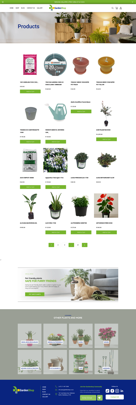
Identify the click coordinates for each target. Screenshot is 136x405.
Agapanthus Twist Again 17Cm (54, 177)
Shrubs (106, 342)
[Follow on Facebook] (112, 391)
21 (78, 245)
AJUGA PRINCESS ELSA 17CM (79, 177)
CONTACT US (31, 8)
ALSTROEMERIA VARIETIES (79, 223)
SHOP (17, 8)
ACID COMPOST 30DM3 (27, 177)
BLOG (23, 8)
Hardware (106, 368)
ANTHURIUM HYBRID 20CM (104, 223)
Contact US (115, 397)
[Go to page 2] (84, 245)
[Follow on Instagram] (117, 391)
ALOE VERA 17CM (50, 223)
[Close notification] (132, 2)
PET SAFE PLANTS (35, 294)
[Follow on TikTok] (107, 391)
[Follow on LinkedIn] (122, 391)
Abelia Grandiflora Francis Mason (80, 102)
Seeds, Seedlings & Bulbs (29, 342)
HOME (11, 8)
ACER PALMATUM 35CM (103, 130)
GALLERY (40, 8)
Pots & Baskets (55, 368)
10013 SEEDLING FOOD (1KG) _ (29, 82)
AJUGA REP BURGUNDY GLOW (105, 177)
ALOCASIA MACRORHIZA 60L (28, 223)
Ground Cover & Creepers (29, 368)
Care (80, 368)
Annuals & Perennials (55, 342)
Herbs (81, 342)
